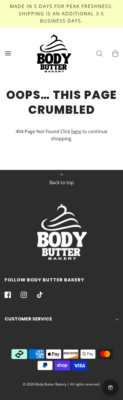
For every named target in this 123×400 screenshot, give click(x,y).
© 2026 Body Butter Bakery (44, 384)
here (76, 131)
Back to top (61, 182)
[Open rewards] (110, 387)
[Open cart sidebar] (115, 53)
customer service (28, 319)
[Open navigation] (8, 53)
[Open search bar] (99, 53)
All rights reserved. (85, 384)
